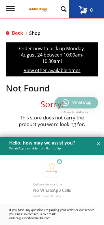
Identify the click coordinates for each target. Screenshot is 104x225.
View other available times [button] (52, 70)
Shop (34, 33)
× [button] (98, 143)
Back (17, 33)
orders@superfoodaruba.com (30, 218)
